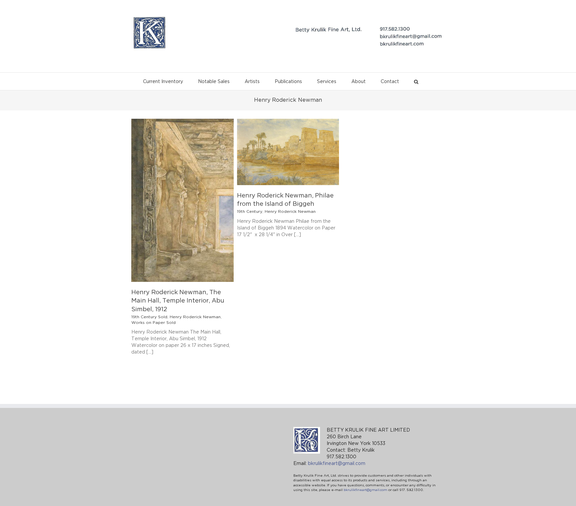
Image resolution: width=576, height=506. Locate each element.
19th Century (249, 211)
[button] (416, 80)
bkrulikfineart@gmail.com (336, 464)
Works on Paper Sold (153, 323)
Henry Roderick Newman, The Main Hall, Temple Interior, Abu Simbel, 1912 (177, 301)
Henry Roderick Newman (195, 317)
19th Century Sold (149, 317)
